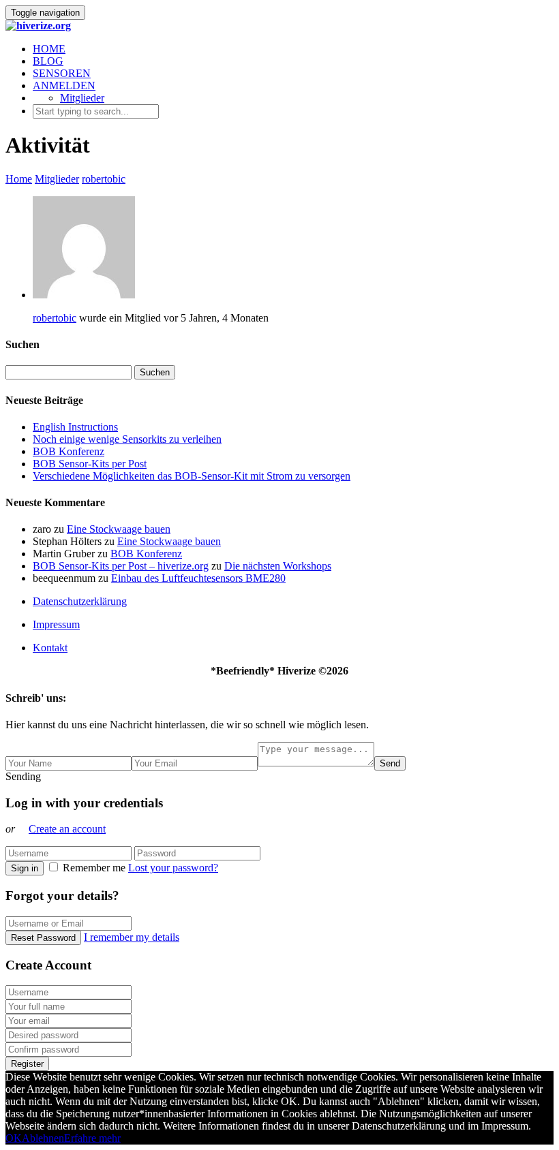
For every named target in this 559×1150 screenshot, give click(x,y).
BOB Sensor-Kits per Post (90, 463)
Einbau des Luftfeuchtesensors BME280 (198, 578)
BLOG (48, 61)
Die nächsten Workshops (277, 566)
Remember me (94, 867)
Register (27, 1064)
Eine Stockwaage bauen (118, 529)
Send (390, 763)
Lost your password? (173, 867)
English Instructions (75, 427)
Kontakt (50, 647)
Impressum (56, 624)
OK (13, 1138)
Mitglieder (82, 98)
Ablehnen (43, 1138)
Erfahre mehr (92, 1138)
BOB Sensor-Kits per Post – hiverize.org (121, 566)
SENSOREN (62, 73)
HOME (49, 49)
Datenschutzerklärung (80, 601)
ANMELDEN (64, 85)
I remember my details (131, 937)
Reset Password (43, 938)
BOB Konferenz (68, 451)
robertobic (103, 179)
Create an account (67, 829)
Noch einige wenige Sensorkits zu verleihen (127, 439)
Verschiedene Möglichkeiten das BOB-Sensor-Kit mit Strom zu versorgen (191, 476)
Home (18, 179)
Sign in (24, 868)
